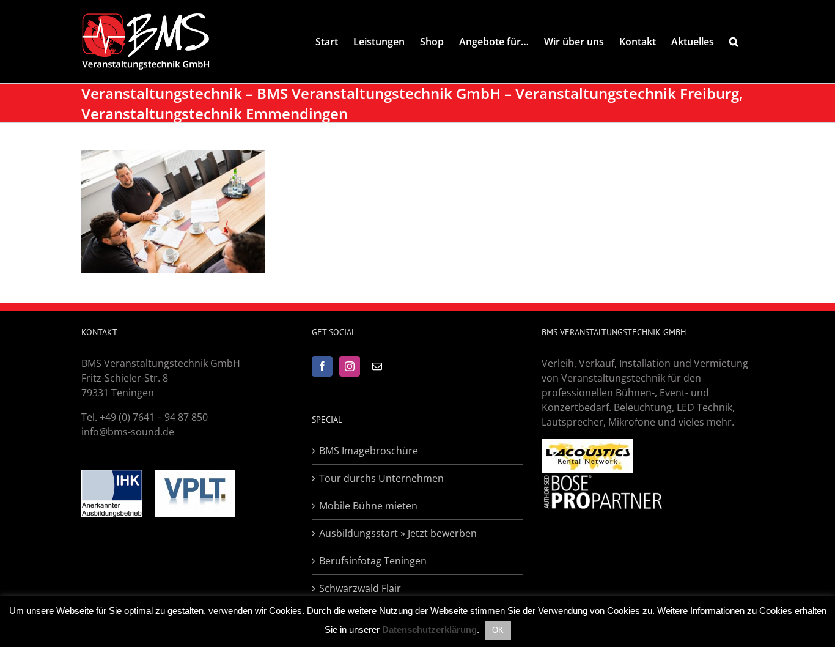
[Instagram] (349, 366)
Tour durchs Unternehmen (381, 478)
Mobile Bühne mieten (368, 505)
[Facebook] (322, 366)
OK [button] (498, 630)
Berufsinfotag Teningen (373, 561)
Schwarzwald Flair (360, 588)
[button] (733, 41)
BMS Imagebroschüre (368, 450)
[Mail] (377, 366)
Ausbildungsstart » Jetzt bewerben (398, 533)
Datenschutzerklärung (429, 629)
